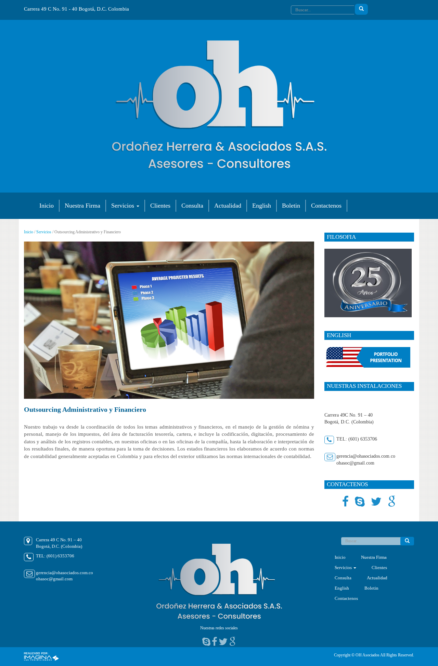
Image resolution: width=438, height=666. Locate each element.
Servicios (123, 205)
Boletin (291, 205)
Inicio (46, 205)
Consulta (192, 205)
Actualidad (227, 205)
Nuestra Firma (82, 205)
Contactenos (326, 205)
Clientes (160, 205)
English (261, 205)
